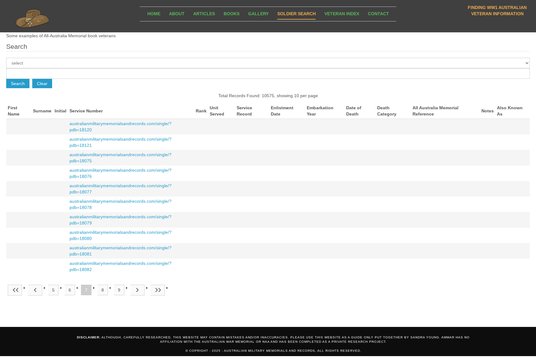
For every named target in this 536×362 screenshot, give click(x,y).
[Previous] (35, 290)
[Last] (157, 290)
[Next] (137, 290)
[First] (15, 290)
